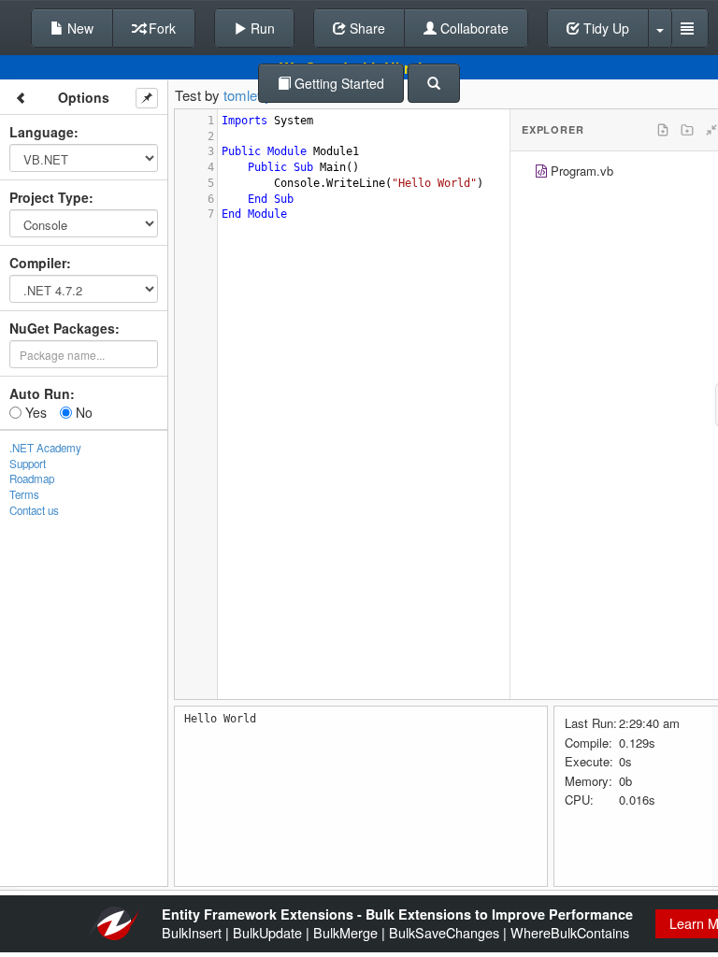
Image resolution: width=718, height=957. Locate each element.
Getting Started (337, 83)
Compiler (37, 262)
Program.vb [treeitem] (582, 170)
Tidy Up (604, 28)
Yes (34, 412)
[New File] (663, 130)
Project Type (49, 197)
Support (27, 463)
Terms (24, 494)
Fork (160, 28)
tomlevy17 (255, 95)
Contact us (34, 510)
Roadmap (31, 478)
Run (261, 28)
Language (41, 131)
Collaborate (473, 28)
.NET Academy (45, 447)
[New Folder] (687, 130)
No (82, 412)
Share (365, 28)
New (78, 28)
